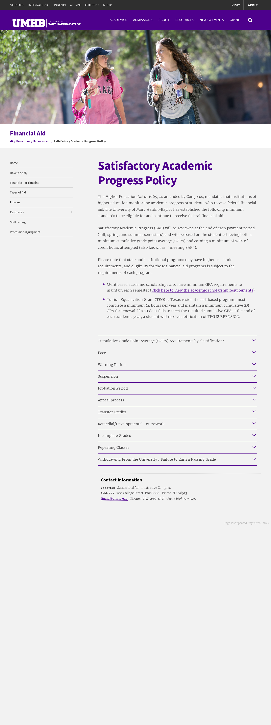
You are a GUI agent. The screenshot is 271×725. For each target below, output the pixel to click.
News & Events (212, 19)
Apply (253, 5)
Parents (60, 5)
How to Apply (18, 173)
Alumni (75, 5)
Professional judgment (25, 232)
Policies (15, 202)
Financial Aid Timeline (24, 183)
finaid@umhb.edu (114, 498)
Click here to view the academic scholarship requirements (202, 290)
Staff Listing (18, 222)
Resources (184, 19)
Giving (235, 19)
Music (107, 5)
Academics (118, 19)
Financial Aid (41, 141)
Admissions (143, 19)
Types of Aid (18, 192)
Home (14, 163)
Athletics (92, 5)
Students (17, 5)
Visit (236, 5)
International (39, 5)
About (164, 19)
